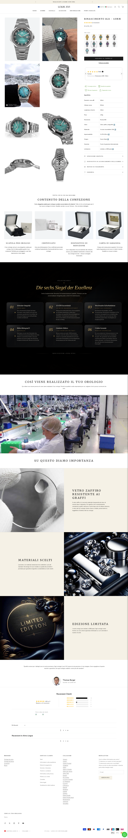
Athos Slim (66, 773)
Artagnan (65, 765)
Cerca (5, 817)
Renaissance (66, 799)
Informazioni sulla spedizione (48, 762)
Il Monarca (66, 785)
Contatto (42, 779)
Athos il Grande (67, 769)
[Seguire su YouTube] (23, 823)
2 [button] (63, 730)
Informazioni (75, 10)
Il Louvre (65, 783)
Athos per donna (67, 771)
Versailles (65, 803)
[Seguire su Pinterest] (19, 823)
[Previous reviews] (86, 74)
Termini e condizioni (45, 771)
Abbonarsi (105, 777)
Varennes (65, 801)
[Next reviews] (122, 74)
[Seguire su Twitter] (9, 823)
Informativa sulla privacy (47, 774)
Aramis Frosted (67, 763)
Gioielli (52, 10)
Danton (65, 775)
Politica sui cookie (45, 776)
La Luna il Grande (68, 779)
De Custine (66, 777)
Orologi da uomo (8, 759)
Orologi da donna (9, 761)
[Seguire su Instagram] (14, 823)
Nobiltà (65, 791)
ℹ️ (114, 124)
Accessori (62, 10)
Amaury (65, 759)
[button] (104, 6)
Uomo (35, 10)
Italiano (25, 831)
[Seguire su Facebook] (5, 823)
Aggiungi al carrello (103, 58)
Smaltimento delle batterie (47, 785)
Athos (64, 767)
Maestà (65, 787)
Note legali (43, 782)
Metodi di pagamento (46, 765)
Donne (42, 10)
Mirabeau (65, 789)
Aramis (65, 761)
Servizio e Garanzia (45, 768)
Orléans (65, 793)
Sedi (41, 759)
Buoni (5, 765)
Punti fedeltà (89, 10)
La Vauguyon (66, 781)
